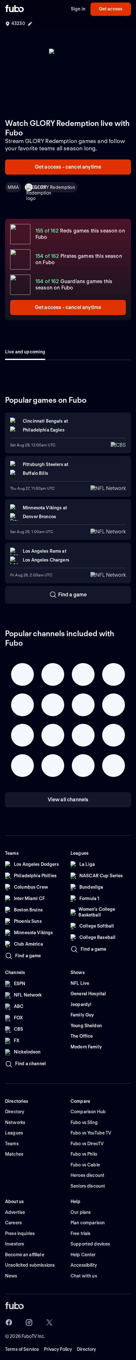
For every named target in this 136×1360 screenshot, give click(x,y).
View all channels (68, 800)
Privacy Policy (58, 1349)
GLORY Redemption (54, 187)
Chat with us (84, 1275)
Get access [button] (110, 8)
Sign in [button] (78, 8)
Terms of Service (22, 1349)
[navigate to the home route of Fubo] (14, 9)
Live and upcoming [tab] (25, 351)
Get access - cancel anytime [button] (68, 167)
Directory (86, 1349)
